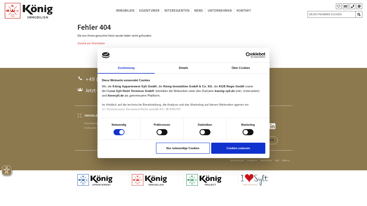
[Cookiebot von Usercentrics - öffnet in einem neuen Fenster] (248, 55)
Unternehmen (220, 11)
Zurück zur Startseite (91, 43)
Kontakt (243, 11)
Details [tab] (183, 67)
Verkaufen (90, 128)
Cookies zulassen (238, 148)
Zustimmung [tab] (126, 67)
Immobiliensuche (95, 123)
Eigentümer (149, 11)
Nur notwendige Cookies (182, 148)
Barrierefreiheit (237, 160)
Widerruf (286, 160)
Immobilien (125, 11)
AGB (277, 160)
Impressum (252, 160)
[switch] (162, 132)
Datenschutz (266, 160)
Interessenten (176, 11)
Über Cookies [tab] (241, 67)
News (198, 11)
